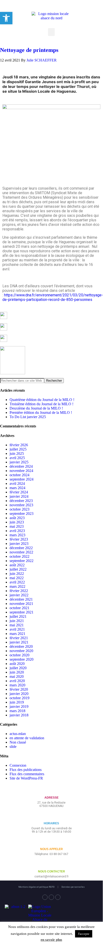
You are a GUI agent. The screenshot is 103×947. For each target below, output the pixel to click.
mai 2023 (17, 526)
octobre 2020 (19, 655)
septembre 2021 (21, 612)
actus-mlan (18, 734)
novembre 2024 (21, 471)
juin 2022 (17, 574)
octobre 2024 (19, 475)
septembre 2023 (21, 513)
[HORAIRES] (51, 815)
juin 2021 (17, 621)
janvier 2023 (19, 544)
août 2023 (17, 518)
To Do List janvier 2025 (28, 417)
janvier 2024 (19, 496)
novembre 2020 (21, 651)
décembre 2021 (21, 599)
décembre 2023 (21, 501)
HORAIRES (51, 823)
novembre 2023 (21, 505)
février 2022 (19, 591)
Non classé (18, 742)
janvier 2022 (19, 595)
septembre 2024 (21, 479)
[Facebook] (45, 897)
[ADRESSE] (51, 790)
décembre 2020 (21, 646)
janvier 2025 (19, 462)
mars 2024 (17, 488)
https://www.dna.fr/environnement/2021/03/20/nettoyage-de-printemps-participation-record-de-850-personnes (52, 297)
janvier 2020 (19, 694)
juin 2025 (17, 453)
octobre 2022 (19, 556)
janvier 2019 (19, 706)
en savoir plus (51, 940)
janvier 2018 (19, 715)
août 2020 (17, 664)
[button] (51, 32)
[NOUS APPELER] (51, 841)
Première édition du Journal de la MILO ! (41, 412)
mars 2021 (17, 634)
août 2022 (17, 565)
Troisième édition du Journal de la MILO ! (41, 404)
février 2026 (19, 445)
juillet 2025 (18, 449)
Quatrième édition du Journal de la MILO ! (42, 400)
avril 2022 (17, 582)
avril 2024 (17, 483)
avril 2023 (17, 531)
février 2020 (19, 689)
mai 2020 (17, 676)
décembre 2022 (21, 548)
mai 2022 (17, 578)
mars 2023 (17, 535)
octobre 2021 (19, 608)
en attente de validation (27, 738)
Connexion (18, 765)
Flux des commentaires (27, 774)
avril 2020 (17, 681)
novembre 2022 (21, 552)
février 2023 (19, 539)
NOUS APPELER (51, 849)
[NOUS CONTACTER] (51, 864)
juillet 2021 (18, 616)
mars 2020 (17, 685)
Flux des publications (26, 770)
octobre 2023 (19, 509)
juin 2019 (17, 702)
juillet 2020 (18, 668)
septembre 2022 (21, 561)
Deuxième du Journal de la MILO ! (36, 408)
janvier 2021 (19, 642)
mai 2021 (17, 625)
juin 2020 (17, 672)
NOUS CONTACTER (51, 871)
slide (13, 746)
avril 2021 (17, 629)
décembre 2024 (21, 466)
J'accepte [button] (83, 934)
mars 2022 (17, 586)
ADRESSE (51, 797)
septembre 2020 (21, 659)
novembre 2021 (21, 604)
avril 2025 (17, 458)
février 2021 (19, 638)
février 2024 (19, 492)
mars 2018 (17, 711)
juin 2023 (17, 522)
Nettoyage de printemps (29, 50)
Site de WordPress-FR (26, 778)
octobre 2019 (19, 698)
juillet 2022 (18, 569)
